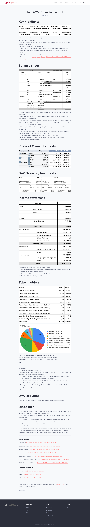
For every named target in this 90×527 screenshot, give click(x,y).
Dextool (54, 57)
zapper (34, 57)
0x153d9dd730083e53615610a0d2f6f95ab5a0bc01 (44, 446)
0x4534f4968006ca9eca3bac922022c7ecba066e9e (47, 456)
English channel (61, 484)
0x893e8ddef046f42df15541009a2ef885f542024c (43, 453)
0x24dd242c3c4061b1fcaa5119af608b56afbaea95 (41, 443)
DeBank (43, 57)
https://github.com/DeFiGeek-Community (35, 478)
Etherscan (49, 57)
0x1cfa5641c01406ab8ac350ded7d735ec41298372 (52, 463)
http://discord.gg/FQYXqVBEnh (32, 474)
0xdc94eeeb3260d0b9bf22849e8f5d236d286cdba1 (44, 449)
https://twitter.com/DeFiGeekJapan (34, 471)
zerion (38, 57)
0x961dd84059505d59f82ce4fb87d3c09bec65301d (55, 459)
